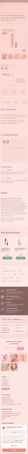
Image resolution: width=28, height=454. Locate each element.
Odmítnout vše (14, 445)
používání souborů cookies (16, 442)
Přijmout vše (14, 450)
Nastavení (14, 432)
